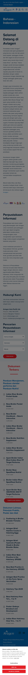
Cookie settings (14, 663)
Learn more (16, 658)
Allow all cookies (14, 671)
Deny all (14, 667)
